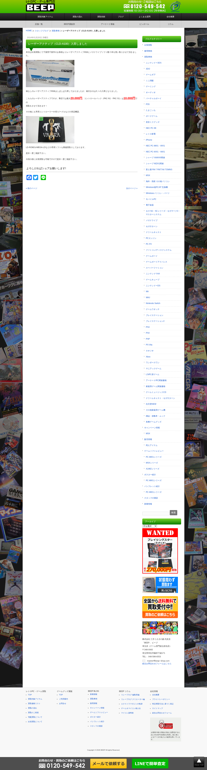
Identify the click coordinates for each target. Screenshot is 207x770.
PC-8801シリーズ (154, 457)
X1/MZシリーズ (152, 469)
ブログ (121, 17)
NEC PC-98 (151, 128)
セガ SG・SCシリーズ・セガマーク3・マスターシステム (163, 213)
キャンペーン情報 (152, 428)
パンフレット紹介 (152, 486)
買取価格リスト (34, 703)
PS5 (148, 104)
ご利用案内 (63, 699)
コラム (171, 24)
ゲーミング (151, 86)
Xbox (148, 357)
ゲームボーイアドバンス (156, 262)
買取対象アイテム (45, 17)
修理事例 (148, 51)
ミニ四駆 (150, 81)
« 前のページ (31, 188)
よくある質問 (144, 17)
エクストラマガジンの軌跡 (131, 704)
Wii (147, 291)
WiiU (148, 297)
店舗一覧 (39, 24)
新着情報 (148, 504)
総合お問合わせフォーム (162, 713)
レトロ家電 (151, 134)
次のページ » (131, 188)
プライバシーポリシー (161, 699)
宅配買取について (35, 717)
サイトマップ (157, 708)
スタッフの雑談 (151, 498)
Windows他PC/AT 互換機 (157, 187)
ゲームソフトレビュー (154, 451)
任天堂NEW (151, 404)
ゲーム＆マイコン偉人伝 (131, 708)
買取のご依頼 (33, 712)
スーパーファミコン (154, 268)
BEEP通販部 (69, 24)
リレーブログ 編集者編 (130, 695)
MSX (148, 175)
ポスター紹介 (150, 474)
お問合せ (62, 703)
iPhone (149, 140)
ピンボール (144, 24)
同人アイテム (152, 445)
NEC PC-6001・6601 (155, 152)
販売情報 (148, 439)
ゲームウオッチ (152, 309)
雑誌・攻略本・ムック (155, 416)
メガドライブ (152, 220)
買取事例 (148, 57)
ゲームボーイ (152, 256)
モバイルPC (151, 199)
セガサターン (152, 226)
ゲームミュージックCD (156, 392)
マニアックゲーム (153, 368)
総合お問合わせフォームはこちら (156, 663)
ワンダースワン (152, 362)
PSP (148, 339)
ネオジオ (150, 351)
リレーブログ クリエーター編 (133, 699)
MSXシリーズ (152, 463)
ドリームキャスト (153, 232)
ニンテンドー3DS (153, 63)
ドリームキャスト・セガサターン (160, 398)
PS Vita (149, 345)
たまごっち (151, 110)
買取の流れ (77, 17)
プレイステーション (154, 315)
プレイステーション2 (155, 321)
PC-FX (149, 244)
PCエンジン (151, 238)
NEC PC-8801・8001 (155, 146)
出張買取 (148, 45)
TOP (30, 695)
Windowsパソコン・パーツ (157, 193)
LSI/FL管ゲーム (152, 374)
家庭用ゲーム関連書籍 (155, 386)
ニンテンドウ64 (153, 274)
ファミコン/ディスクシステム (159, 250)
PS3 (148, 327)
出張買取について (35, 722)
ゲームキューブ (152, 280)
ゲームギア (151, 75)
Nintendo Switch (153, 303)
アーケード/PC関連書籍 (156, 380)
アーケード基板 (107, 24)
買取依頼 (101, 17)
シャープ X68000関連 (155, 157)
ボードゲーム (152, 116)
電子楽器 (150, 205)
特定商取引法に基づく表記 (163, 704)
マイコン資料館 (127, 713)
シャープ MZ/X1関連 (155, 163)
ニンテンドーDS (153, 286)
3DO (148, 69)
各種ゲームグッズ (153, 422)
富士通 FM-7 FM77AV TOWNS (159, 169)
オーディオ (151, 92)
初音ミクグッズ (152, 122)
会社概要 (170, 17)
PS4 (148, 333)
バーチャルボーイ (153, 98)
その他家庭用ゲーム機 (155, 410)
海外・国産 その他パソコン (158, 181)
